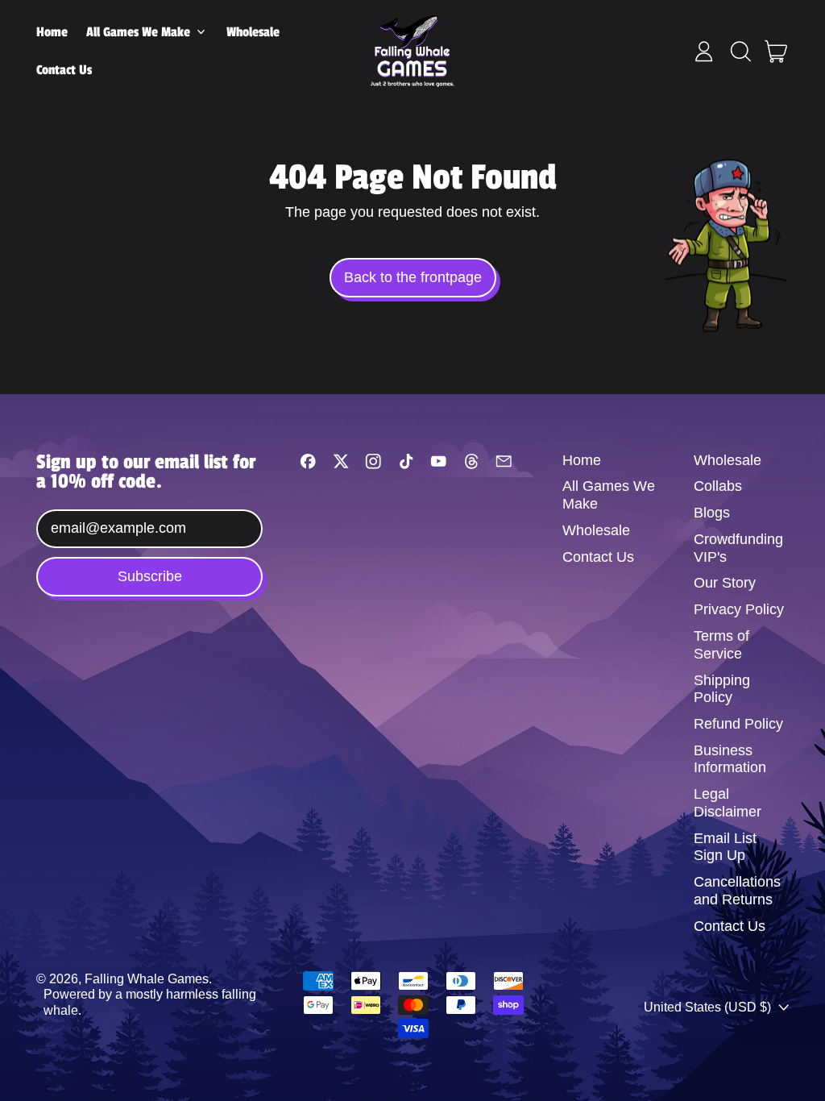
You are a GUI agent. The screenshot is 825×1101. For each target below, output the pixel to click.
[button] (740, 51)
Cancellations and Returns (737, 891)
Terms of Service (721, 645)
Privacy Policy (739, 609)
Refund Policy (738, 724)
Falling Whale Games (147, 978)
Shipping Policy (722, 689)
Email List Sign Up (725, 847)
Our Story (725, 583)
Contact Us (64, 70)
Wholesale (253, 32)
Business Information (730, 759)
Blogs (712, 513)
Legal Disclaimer (727, 803)
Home (52, 32)
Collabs (718, 486)
